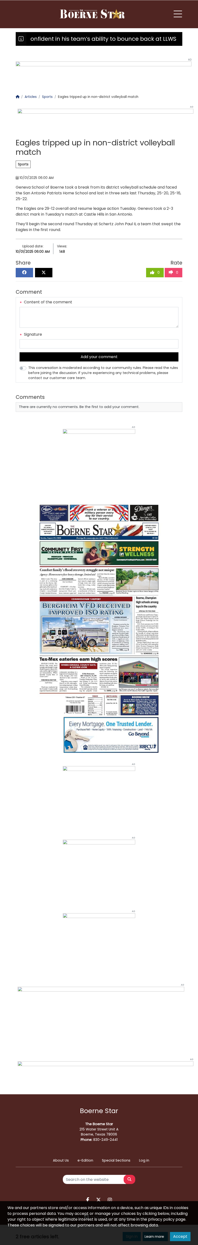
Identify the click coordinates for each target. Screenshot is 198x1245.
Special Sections (116, 1160)
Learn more (154, 1236)
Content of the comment (47, 302)
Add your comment (99, 357)
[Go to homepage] (93, 14)
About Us (61, 1160)
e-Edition (85, 1160)
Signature (32, 334)
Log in (144, 1160)
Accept (180, 1236)
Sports (23, 164)
